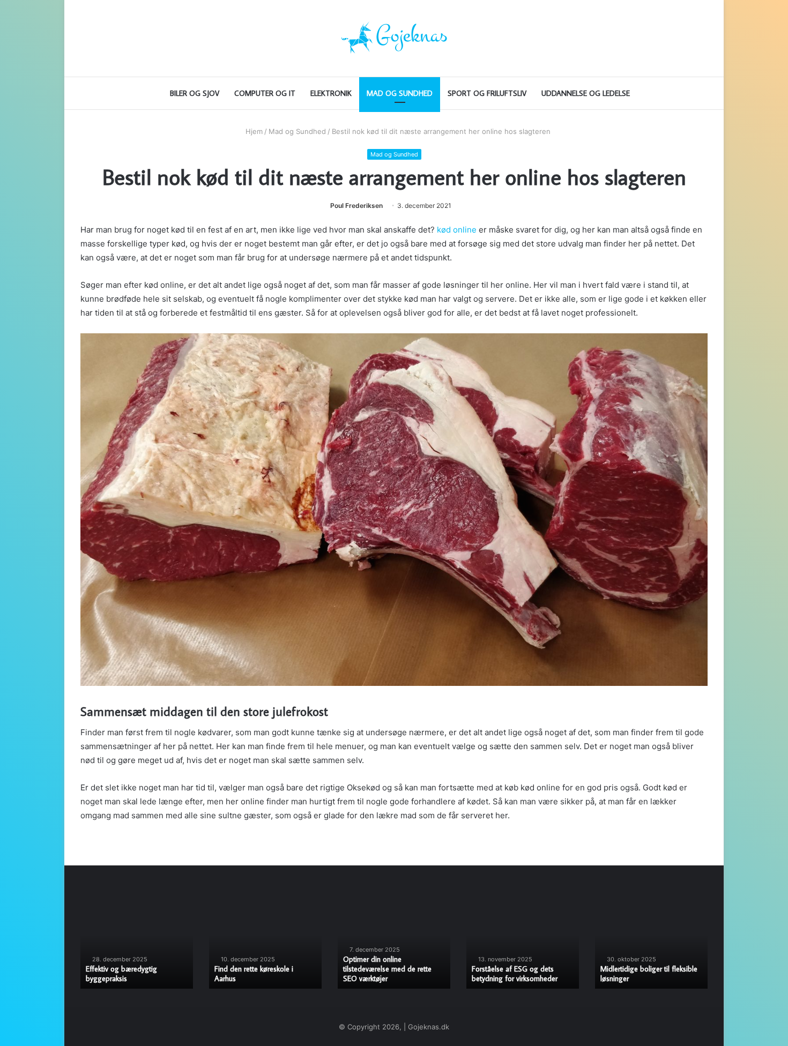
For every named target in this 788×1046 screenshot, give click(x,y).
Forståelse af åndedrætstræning (264, 978)
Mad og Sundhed (400, 93)
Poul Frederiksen (356, 205)
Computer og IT (264, 93)
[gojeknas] (394, 38)
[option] (136, 947)
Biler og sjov (194, 93)
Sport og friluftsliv (487, 93)
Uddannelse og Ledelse (585, 93)
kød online (457, 230)
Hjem (253, 131)
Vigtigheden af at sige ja (510, 978)
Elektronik (331, 93)
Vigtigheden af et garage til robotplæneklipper (386, 973)
